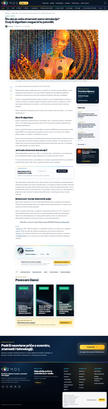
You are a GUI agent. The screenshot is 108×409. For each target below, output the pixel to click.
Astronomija (59, 3)
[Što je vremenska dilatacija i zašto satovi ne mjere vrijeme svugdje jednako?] (45, 300)
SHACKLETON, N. (21, 236)
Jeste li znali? (85, 3)
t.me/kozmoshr (65, 222)
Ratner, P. (19, 233)
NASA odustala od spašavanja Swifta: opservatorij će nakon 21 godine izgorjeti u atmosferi (87, 125)
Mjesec (26, 8)
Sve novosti (81, 144)
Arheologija (69, 8)
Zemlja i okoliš (58, 8)
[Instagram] (11, 386)
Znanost (67, 3)
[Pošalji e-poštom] (11, 98)
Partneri (81, 382)
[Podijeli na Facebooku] (11, 86)
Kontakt (81, 385)
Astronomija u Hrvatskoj (88, 8)
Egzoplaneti (34, 8)
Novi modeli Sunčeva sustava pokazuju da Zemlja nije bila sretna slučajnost (87, 115)
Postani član (91, 347)
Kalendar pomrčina (87, 100)
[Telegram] (15, 386)
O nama (81, 387)
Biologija (77, 8)
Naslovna (45, 3)
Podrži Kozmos (64, 322)
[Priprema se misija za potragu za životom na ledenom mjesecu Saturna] (24, 300)
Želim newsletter (62, 171)
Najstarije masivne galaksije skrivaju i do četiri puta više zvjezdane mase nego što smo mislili (86, 136)
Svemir (52, 3)
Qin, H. (18, 231)
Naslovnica (7, 13)
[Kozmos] (9, 3)
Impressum (97, 371)
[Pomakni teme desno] (105, 8)
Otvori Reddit (85, 161)
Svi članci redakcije (30, 254)
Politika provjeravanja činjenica (98, 378)
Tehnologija (75, 3)
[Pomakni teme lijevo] (8, 8)
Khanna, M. (19, 228)
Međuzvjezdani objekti (46, 8)
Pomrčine (82, 374)
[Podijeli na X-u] (11, 90)
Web (48, 254)
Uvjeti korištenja (99, 383)
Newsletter (82, 379)
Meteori (19, 8)
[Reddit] (19, 386)
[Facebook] (3, 386)
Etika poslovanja (99, 374)
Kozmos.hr (29, 251)
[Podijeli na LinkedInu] (11, 94)
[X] (7, 386)
